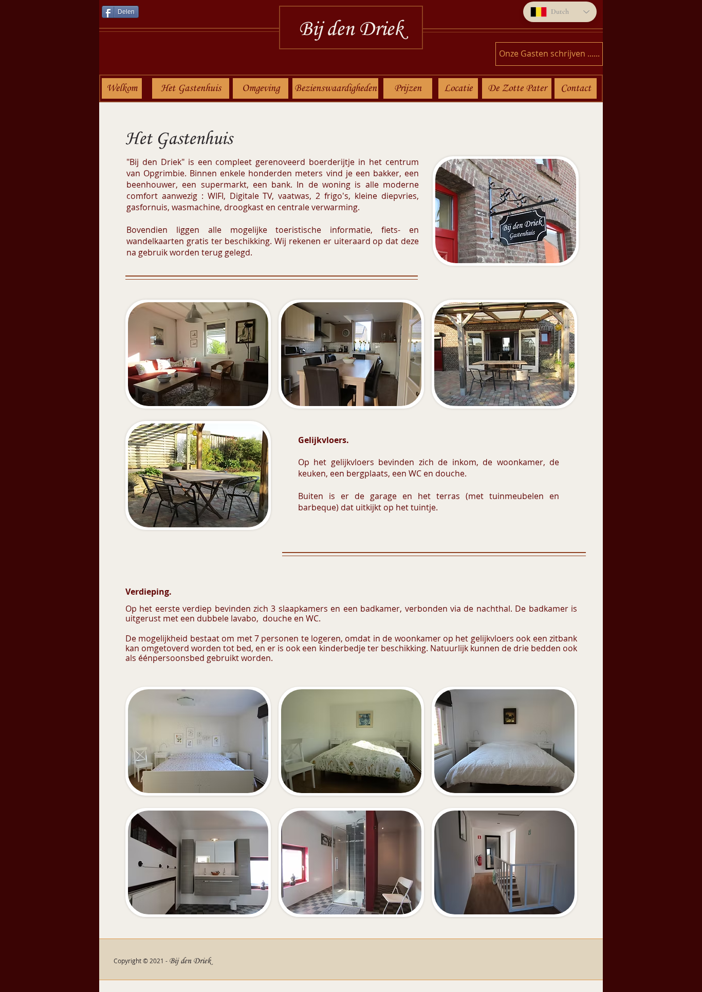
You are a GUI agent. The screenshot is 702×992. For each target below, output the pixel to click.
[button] (505, 211)
